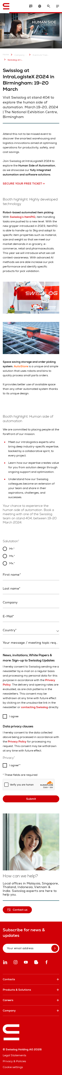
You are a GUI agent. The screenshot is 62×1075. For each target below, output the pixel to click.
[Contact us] (30, 6)
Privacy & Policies (14, 1061)
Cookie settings (13, 1067)
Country (8, 637)
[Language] (39, 6)
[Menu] (57, 6)
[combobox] (31, 630)
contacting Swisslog (34, 707)
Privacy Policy (17, 741)
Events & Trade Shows (41, 55)
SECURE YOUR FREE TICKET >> (24, 183)
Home (6, 54)
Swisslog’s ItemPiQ (22, 217)
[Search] (48, 6)
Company (19, 55)
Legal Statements (14, 1055)
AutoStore (21, 366)
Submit (31, 799)
